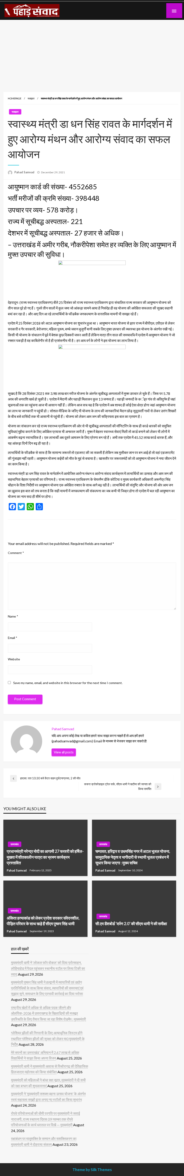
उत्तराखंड (15, 844)
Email (12, 638)
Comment (16, 553)
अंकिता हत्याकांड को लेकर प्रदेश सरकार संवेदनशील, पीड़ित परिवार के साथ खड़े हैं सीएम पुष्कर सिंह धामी (43, 920)
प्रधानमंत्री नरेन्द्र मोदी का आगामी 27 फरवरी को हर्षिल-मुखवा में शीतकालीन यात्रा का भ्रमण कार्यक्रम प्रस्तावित (45, 857)
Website (14, 659)
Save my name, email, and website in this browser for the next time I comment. (68, 683)
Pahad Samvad (24, 172)
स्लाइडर (31, 98)
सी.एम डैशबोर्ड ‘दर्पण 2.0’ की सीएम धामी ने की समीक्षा (131, 923)
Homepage (14, 98)
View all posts (64, 752)
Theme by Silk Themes (92, 1169)
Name (13, 616)
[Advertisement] (92, 53)
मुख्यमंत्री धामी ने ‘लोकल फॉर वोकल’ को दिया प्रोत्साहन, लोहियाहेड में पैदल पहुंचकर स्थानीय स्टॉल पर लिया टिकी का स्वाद (48, 968)
